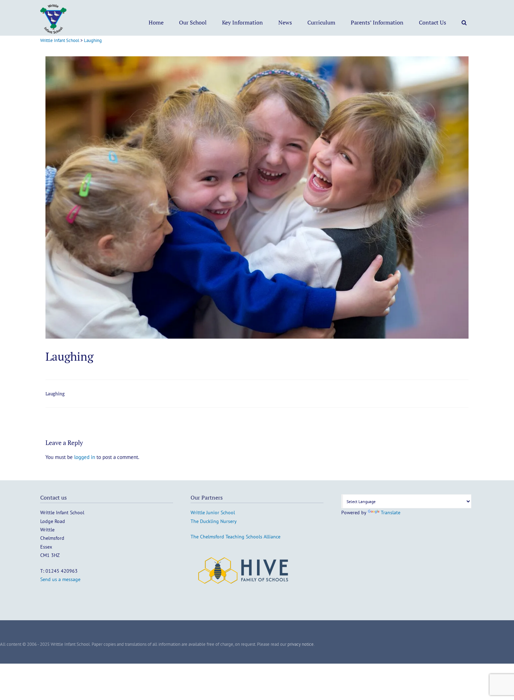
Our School (193, 22)
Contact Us (432, 22)
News (285, 22)
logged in (84, 457)
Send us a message (60, 579)
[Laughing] (257, 336)
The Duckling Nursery (214, 521)
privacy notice (300, 644)
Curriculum (321, 22)
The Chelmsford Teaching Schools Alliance (235, 536)
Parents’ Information (377, 22)
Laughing (55, 393)
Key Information (242, 22)
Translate (390, 512)
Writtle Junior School (213, 512)
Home (156, 22)
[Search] (464, 22)
